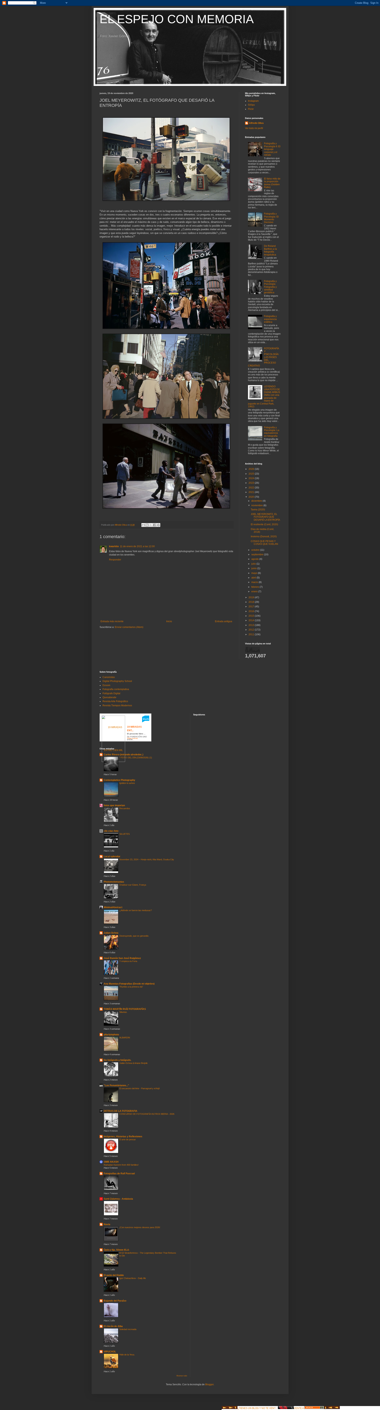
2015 (252, 615)
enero (254, 591)
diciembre (257, 500)
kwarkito (114, 546)
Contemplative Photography (119, 780)
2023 (252, 482)
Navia (107, 1224)
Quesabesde (109, 697)
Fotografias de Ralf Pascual (119, 1173)
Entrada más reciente (112, 621)
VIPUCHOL (110, 1351)
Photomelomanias (114, 881)
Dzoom (106, 685)
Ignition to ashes (127, 783)
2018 (252, 602)
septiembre (257, 554)
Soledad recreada (127, 1329)
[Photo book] (145, 721)
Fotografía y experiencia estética (270, 319)
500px (251, 104)
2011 (252, 634)
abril (254, 577)
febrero (255, 587)
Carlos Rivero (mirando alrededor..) (123, 754)
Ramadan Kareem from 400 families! (121, 1165)
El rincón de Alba (113, 1326)
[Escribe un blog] (147, 525)
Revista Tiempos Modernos (117, 705)
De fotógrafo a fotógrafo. (117, 1060)
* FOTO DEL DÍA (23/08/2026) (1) (135, 757)
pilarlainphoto (111, 1034)
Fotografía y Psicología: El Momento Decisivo (271, 218)
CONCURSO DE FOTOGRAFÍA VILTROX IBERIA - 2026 (146, 1114)
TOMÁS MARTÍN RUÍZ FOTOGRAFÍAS (125, 1009)
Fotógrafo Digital (111, 693)
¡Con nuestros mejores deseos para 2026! (139, 1227)
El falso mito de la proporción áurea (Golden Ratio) (272, 183)
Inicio (169, 621)
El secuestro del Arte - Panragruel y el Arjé (139, 1088)
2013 (252, 625)
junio (254, 568)
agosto (255, 559)
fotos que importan (114, 805)
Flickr (251, 109)
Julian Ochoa (111, 932)
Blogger (209, 1384)
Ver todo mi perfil (254, 128)
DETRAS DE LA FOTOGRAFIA (120, 1111)
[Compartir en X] (151, 525)
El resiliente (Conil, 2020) (264, 524)
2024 (252, 478)
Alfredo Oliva (256, 123)
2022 (252, 487)
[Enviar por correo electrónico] (143, 525)
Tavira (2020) (258, 509)
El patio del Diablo (114, 1275)
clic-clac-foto (111, 831)
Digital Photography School (117, 681)
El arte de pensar (127, 1139)
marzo (255, 582)
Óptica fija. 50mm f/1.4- (116, 1250)
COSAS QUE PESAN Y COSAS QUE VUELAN (264, 542)
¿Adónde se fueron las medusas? (135, 910)
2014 (252, 620)
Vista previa (132, 738)
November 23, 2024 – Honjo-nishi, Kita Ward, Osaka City (146, 859)
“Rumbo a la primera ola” (131, 987)
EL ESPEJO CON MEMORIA (177, 19)
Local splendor (112, 856)
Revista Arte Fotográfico (115, 701)
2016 (252, 611)
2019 (252, 597)
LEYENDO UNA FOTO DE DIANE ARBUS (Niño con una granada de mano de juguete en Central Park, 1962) (264, 396)
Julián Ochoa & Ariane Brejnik (133, 1063)
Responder (115, 559)
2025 (252, 473)
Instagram (253, 101)
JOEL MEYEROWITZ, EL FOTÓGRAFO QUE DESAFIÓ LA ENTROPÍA (265, 517)
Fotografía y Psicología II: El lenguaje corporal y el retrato (272, 149)
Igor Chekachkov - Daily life (132, 1278)
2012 (252, 629)
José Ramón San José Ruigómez (122, 958)
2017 (252, 606)
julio (253, 563)
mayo (254, 573)
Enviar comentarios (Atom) (129, 627)
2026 (252, 469)
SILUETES (124, 834)
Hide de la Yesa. (127, 1354)
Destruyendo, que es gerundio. (134, 936)
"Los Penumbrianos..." (116, 1085)
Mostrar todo (182, 1376)
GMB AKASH (111, 1161)
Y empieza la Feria (128, 961)
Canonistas (109, 677)
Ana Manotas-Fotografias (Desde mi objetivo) (129, 983)
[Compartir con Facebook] (155, 525)
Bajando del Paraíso (115, 1300)
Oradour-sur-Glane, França (132, 885)
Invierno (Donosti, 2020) (264, 536)
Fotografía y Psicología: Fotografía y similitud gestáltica (270, 287)
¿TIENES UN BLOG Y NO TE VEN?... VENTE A (271, 1408)
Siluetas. (123, 1012)
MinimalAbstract (113, 907)
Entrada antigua (223, 621)
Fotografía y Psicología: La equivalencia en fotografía (271, 431)
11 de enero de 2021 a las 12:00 (137, 546)
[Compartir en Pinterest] (158, 525)
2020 (252, 497)
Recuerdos (124, 808)
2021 (252, 492)
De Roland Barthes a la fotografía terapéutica (270, 250)
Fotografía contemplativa (116, 689)
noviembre (257, 505)
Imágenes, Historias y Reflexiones (123, 1136)
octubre (255, 550)
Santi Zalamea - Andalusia (118, 1198)
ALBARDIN (124, 1037)
